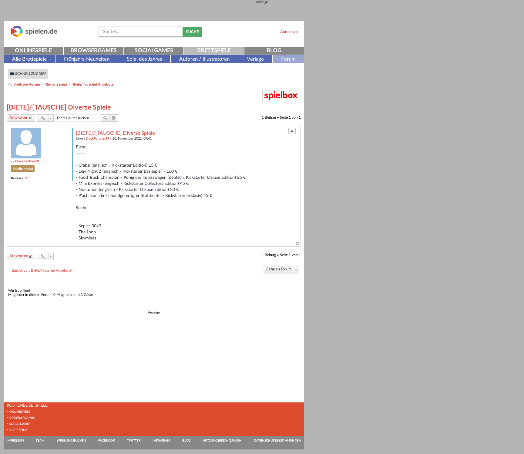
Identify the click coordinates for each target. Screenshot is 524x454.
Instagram (161, 440)
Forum (288, 59)
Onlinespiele (33, 50)
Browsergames (93, 50)
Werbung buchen (71, 440)
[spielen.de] (34, 35)
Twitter (133, 440)
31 (27, 178)
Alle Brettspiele (29, 59)
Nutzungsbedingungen (222, 440)
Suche (192, 32)
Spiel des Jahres (144, 59)
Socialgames (154, 50)
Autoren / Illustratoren (204, 59)
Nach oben (297, 243)
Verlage (255, 59)
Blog (274, 50)
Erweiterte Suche (114, 118)
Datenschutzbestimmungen (277, 440)
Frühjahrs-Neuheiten (86, 59)
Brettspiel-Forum (26, 84)
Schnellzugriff (30, 74)
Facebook (106, 440)
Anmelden (289, 31)
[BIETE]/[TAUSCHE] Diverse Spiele (59, 107)
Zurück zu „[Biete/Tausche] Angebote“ (42, 270)
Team (40, 440)
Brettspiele (214, 50)
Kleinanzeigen (56, 84)
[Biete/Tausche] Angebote (92, 84)
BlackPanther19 (27, 161)
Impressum (15, 440)
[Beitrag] (77, 138)
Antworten (18, 118)
